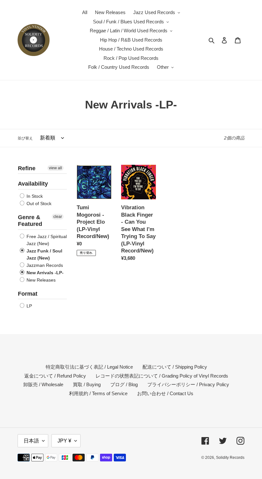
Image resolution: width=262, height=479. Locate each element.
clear (57, 216)
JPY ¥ (64, 440)
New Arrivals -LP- (44, 272)
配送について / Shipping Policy (175, 367)
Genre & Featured (30, 221)
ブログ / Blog (124, 384)
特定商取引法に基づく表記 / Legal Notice (89, 367)
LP (28, 305)
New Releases (40, 280)
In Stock (34, 196)
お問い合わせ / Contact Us (165, 393)
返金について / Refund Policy (55, 376)
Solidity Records (230, 457)
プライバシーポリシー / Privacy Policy (188, 384)
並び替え (25, 138)
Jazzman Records (44, 265)
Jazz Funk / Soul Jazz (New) (43, 254)
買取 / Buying (87, 384)
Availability (33, 183)
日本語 (31, 440)
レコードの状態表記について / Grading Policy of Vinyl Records (162, 376)
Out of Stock (38, 203)
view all (55, 168)
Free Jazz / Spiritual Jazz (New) (46, 240)
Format (27, 294)
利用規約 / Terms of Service (98, 393)
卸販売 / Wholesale (43, 384)
